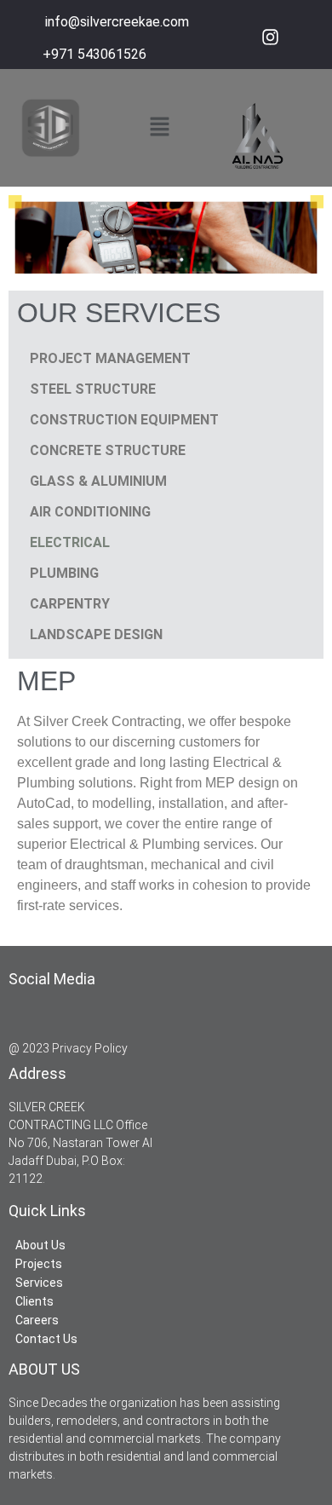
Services (39, 1282)
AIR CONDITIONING (90, 512)
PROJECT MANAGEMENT (110, 358)
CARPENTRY (70, 604)
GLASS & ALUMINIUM (98, 481)
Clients (34, 1301)
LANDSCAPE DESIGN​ (96, 634)
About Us (40, 1245)
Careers (37, 1320)
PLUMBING (64, 573)
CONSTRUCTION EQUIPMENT (124, 420)
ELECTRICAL (70, 542)
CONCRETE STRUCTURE (108, 450)
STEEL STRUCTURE (93, 389)
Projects (38, 1264)
